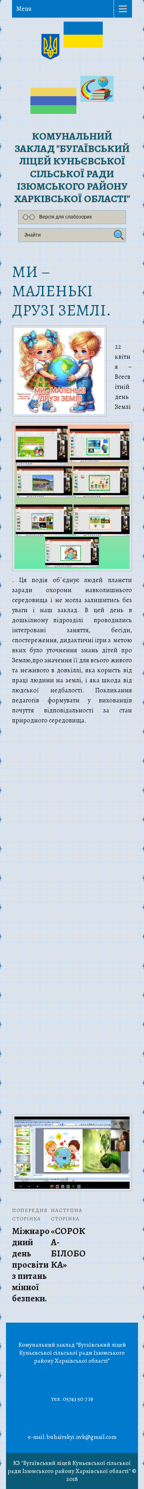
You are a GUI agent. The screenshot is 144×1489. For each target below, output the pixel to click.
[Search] (117, 235)
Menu (24, 8)
